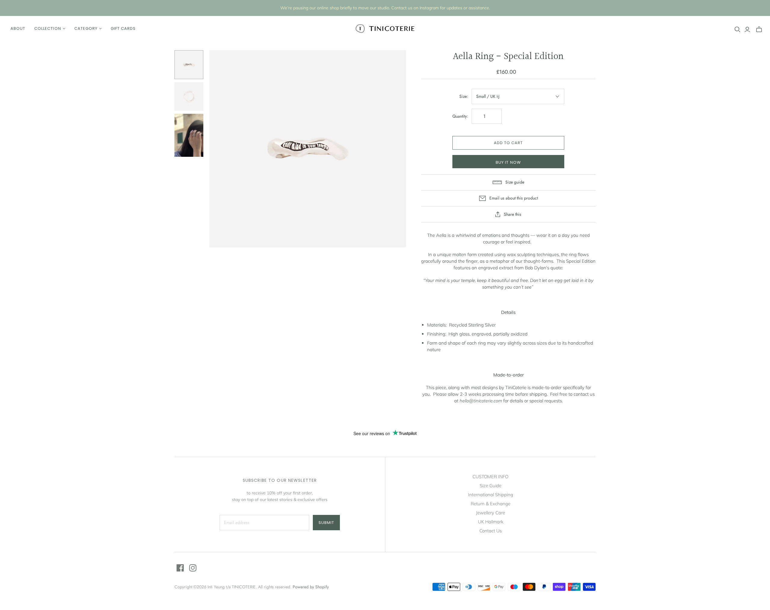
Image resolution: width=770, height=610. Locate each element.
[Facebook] (180, 567)
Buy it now (508, 162)
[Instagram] (192, 567)
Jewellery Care (490, 513)
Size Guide (490, 485)
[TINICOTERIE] (385, 28)
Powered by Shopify (311, 587)
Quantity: (460, 116)
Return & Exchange (490, 503)
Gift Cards (123, 28)
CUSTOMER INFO (490, 476)
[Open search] (738, 29)
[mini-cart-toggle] (759, 29)
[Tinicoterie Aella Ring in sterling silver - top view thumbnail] (188, 96)
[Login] (747, 29)
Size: (463, 96)
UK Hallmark (490, 522)
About (18, 28)
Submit (326, 522)
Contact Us (490, 531)
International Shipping (490, 494)
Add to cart (508, 143)
